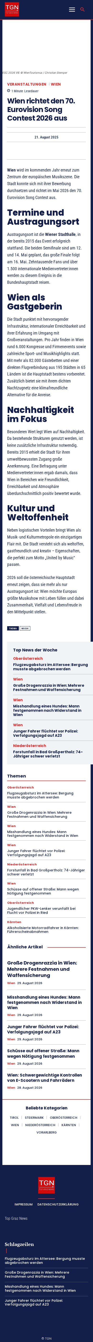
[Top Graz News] (12, 9)
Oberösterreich (28, 658)
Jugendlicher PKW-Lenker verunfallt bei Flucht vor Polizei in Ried (41, 910)
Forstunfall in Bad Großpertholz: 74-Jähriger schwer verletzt (48, 754)
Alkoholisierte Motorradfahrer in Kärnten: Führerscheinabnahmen (43, 929)
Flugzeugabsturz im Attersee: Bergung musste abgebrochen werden (50, 666)
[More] (68, 150)
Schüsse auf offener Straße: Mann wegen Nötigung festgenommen (43, 891)
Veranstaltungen (26, 84)
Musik (25, 628)
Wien (56, 84)
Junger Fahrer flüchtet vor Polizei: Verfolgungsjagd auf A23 (45, 733)
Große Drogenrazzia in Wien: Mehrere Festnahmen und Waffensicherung (48, 687)
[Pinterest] (46, 150)
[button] (82, 9)
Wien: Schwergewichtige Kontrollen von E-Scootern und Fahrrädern (44, 1077)
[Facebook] (24, 150)
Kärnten (14, 922)
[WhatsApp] (57, 150)
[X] (35, 150)
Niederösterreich (29, 745)
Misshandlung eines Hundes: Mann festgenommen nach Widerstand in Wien (47, 710)
